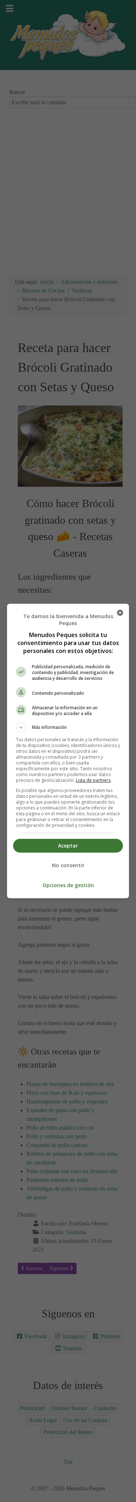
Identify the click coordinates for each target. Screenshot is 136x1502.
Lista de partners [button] (93, 780)
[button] (68, 727)
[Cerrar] (120, 612)
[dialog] (68, 751)
